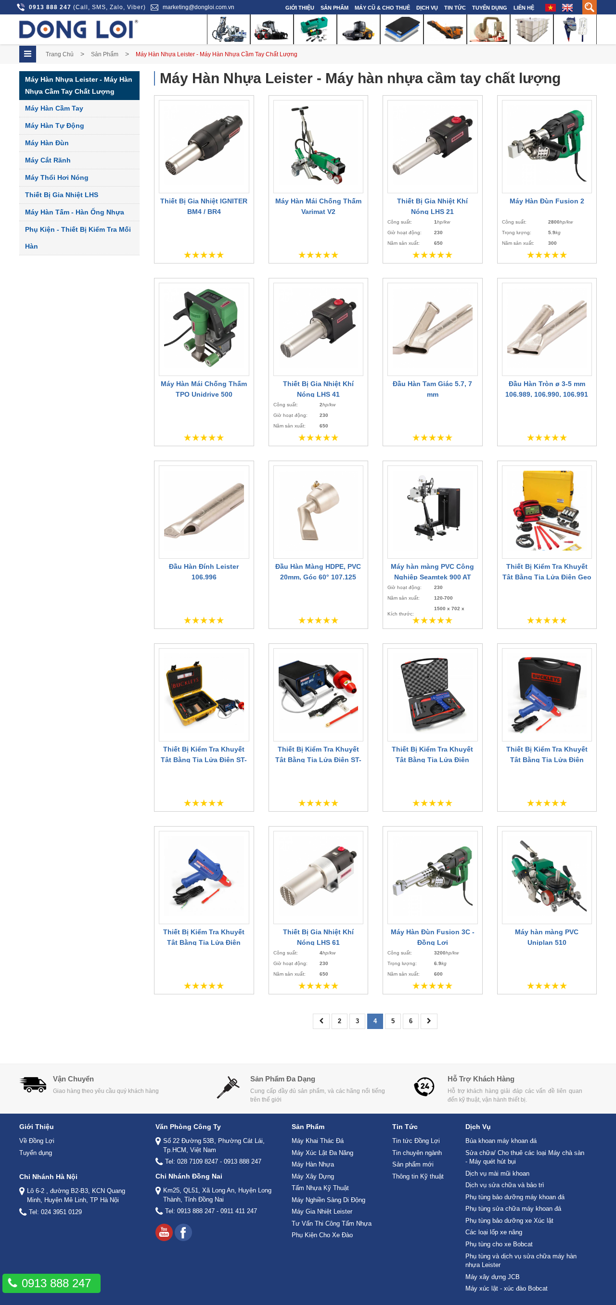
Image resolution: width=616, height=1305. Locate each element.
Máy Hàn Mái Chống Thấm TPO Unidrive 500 (204, 389)
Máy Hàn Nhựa (313, 1164)
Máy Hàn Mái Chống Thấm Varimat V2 (318, 206)
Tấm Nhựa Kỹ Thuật (320, 1188)
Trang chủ (60, 54)
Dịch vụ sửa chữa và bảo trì (504, 1185)
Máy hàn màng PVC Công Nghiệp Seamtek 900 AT (432, 572)
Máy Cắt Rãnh (48, 160)
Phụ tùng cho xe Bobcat (499, 1244)
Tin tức (455, 8)
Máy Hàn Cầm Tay (54, 108)
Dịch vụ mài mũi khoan (497, 1173)
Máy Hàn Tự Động (54, 125)
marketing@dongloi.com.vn (198, 7)
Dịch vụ (427, 8)
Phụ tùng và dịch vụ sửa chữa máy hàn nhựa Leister (521, 1261)
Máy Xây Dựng (313, 1176)
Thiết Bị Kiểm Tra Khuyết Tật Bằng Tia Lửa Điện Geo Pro (546, 577)
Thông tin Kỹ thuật (418, 1176)
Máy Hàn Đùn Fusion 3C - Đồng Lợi (433, 937)
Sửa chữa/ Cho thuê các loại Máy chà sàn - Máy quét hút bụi (524, 1157)
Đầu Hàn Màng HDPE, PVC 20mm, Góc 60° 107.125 (318, 572)
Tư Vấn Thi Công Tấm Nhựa (332, 1223)
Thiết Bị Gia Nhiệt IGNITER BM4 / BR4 (203, 206)
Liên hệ (523, 8)
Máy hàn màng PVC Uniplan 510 (546, 937)
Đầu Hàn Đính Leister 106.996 (204, 572)
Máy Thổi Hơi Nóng (57, 177)
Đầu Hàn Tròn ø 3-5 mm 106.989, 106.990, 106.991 (546, 389)
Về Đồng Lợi (36, 1140)
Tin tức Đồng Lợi (416, 1140)
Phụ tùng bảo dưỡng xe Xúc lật (509, 1220)
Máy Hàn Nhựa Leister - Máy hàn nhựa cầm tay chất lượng (78, 85)
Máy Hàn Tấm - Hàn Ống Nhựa (74, 212)
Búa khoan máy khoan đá (501, 1140)
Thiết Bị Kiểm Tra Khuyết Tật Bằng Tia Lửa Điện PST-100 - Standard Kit (547, 759)
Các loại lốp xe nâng (493, 1232)
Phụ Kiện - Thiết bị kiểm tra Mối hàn (78, 238)
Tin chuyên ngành (417, 1152)
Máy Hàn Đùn (47, 143)
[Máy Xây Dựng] (358, 29)
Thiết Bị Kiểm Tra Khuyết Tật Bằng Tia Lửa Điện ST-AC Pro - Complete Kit (204, 759)
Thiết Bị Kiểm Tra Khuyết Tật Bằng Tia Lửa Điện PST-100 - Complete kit (432, 759)
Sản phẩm (334, 8)
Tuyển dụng (489, 8)
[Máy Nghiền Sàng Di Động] (445, 29)
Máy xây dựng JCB (492, 1276)
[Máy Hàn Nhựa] (315, 29)
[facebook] (183, 1232)
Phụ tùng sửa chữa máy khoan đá (513, 1208)
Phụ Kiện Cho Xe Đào (322, 1235)
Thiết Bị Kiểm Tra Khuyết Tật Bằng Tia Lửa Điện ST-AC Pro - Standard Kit (318, 759)
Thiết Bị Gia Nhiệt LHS (61, 195)
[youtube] (164, 1232)
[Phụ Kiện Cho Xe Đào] (575, 29)
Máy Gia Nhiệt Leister (322, 1211)
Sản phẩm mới (413, 1164)
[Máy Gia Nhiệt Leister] (488, 29)
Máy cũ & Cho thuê (382, 8)
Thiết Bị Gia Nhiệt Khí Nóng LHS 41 (318, 389)
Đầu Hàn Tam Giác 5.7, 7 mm (432, 389)
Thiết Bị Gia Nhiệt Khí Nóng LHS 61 (318, 937)
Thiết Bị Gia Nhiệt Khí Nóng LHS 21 (432, 206)
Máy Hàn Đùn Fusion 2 (547, 201)
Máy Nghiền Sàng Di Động (328, 1200)
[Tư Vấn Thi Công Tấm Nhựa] (531, 29)
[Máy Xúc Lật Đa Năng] (272, 29)
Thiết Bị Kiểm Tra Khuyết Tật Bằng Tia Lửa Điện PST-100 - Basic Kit (203, 942)
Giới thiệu (299, 8)
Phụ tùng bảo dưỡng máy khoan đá (515, 1197)
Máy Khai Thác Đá (318, 1140)
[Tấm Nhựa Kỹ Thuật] (402, 29)
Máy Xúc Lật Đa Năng (322, 1152)
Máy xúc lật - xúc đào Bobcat (506, 1288)
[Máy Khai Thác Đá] (228, 29)
